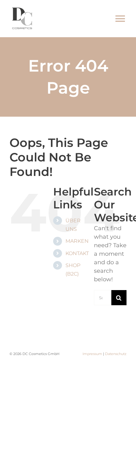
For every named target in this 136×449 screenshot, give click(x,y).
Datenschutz (116, 354)
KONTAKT (77, 253)
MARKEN (77, 241)
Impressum (92, 354)
